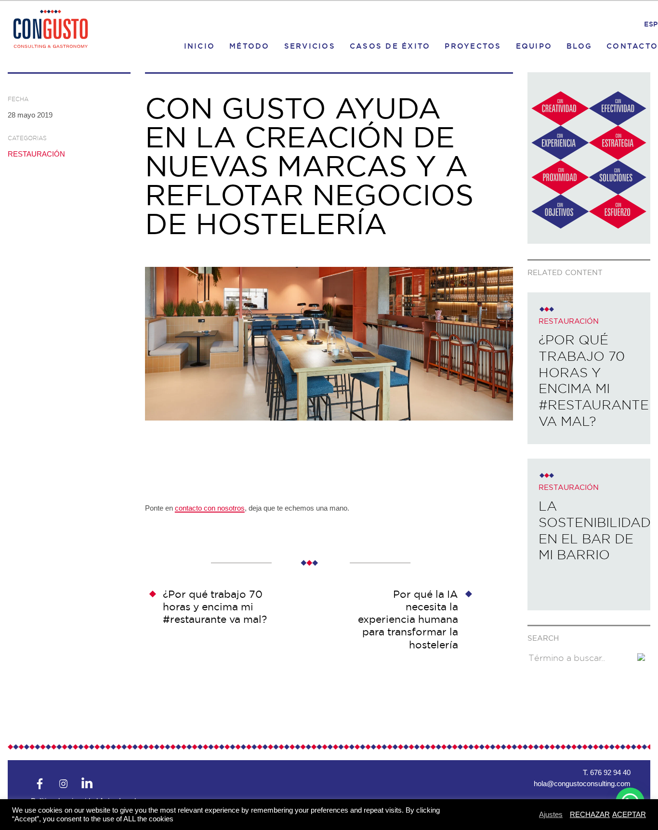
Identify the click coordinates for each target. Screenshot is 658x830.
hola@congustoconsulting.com (582, 783)
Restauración (36, 154)
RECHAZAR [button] (590, 814)
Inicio (199, 45)
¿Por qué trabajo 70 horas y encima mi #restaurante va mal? (215, 607)
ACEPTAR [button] (629, 814)
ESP (651, 24)
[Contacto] (588, 241)
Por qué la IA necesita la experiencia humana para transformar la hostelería (408, 619)
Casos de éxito (390, 45)
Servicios (309, 45)
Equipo (534, 45)
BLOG (579, 45)
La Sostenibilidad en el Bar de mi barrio (594, 530)
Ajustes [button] (551, 814)
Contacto (632, 45)
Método (249, 45)
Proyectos (473, 45)
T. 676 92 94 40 (607, 772)
